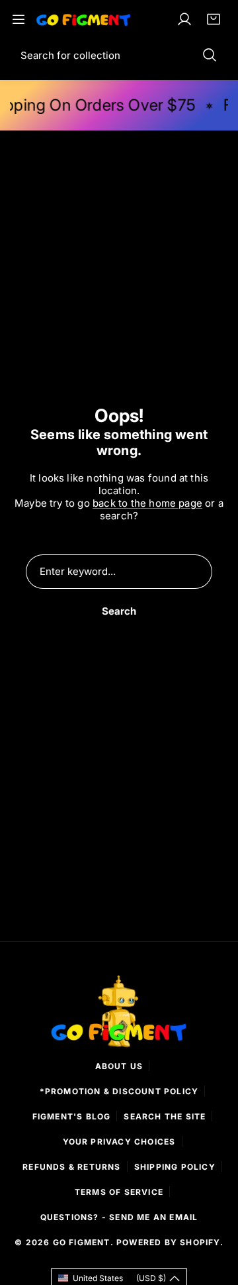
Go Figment (81, 1242)
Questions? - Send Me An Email (119, 1217)
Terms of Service (119, 1192)
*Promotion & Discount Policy (119, 1091)
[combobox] (119, 55)
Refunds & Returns (71, 1167)
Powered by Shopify (168, 1242)
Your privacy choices (119, 1142)
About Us (119, 1066)
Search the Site (165, 1116)
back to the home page (147, 503)
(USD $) (119, 1278)
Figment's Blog (71, 1116)
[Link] (83, 18)
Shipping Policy (175, 1167)
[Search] (209, 54)
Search (119, 611)
